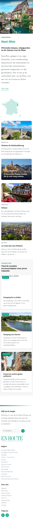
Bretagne (4, 455)
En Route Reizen (6, 495)
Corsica (3, 459)
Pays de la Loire (6, 476)
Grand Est (4, 462)
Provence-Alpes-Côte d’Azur (9, 479)
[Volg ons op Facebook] (3, 515)
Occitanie (4, 474)
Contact (3, 505)
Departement (6, 37)
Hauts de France (6, 464)
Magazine (4, 488)
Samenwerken (5, 500)
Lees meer (5, 88)
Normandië (4, 469)
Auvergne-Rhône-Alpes (8, 450)
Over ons (4, 498)
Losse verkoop (5, 493)
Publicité (4, 502)
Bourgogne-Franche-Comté (9, 452)
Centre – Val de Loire (7, 457)
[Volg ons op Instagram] (7, 515)
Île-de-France (5, 467)
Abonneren (4, 491)
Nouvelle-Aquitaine (7, 471)
